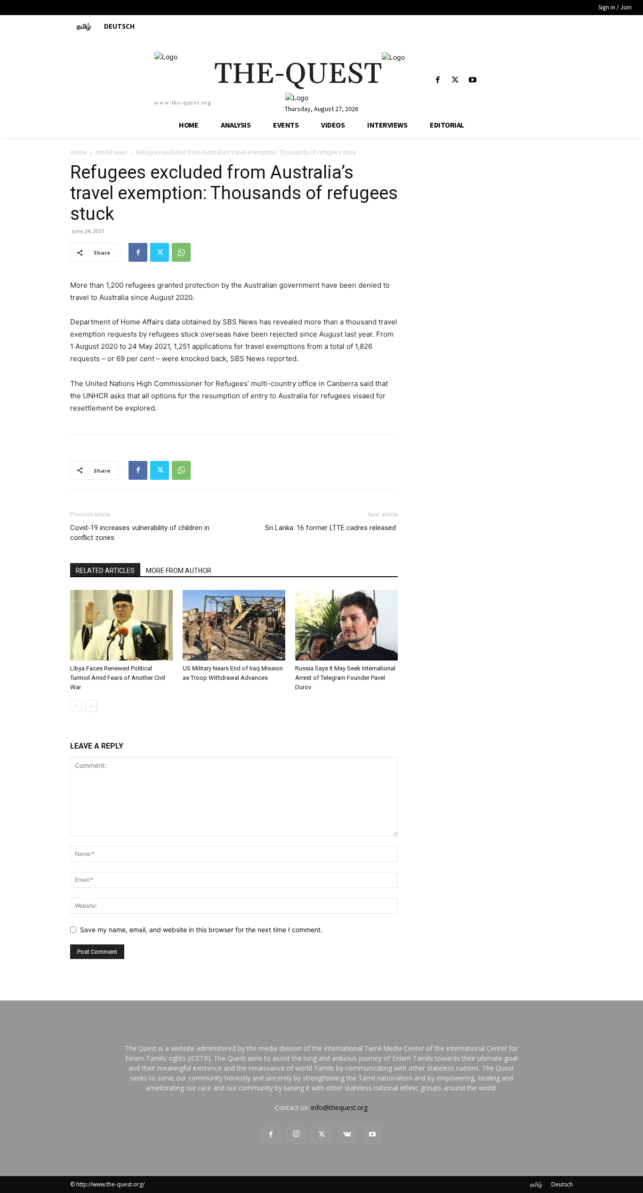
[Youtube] (472, 80)
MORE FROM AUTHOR (178, 570)
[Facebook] (437, 80)
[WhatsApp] (181, 252)
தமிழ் (536, 1184)
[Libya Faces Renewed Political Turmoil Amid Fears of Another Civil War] (121, 625)
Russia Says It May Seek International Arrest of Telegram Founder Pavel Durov (345, 678)
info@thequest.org (339, 1107)
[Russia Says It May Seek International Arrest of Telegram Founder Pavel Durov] (346, 625)
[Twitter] (455, 80)
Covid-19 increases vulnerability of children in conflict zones (139, 533)
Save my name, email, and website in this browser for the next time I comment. (201, 930)
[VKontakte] (347, 1134)
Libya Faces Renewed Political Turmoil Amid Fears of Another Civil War (117, 678)
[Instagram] (296, 1134)
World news (111, 152)
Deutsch (562, 1184)
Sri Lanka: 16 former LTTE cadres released (331, 528)
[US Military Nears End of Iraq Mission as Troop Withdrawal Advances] (234, 625)
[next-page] (91, 706)
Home (78, 152)
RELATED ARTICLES (105, 570)
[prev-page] (76, 706)
